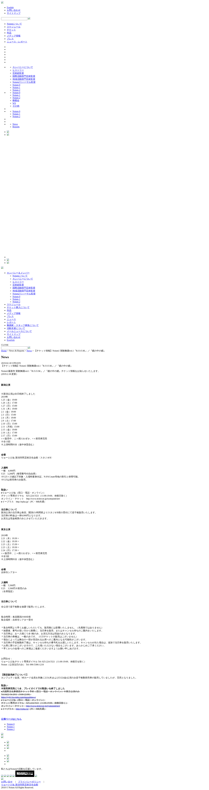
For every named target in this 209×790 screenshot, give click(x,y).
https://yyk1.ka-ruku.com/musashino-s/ (18, 697)
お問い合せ (7, 781)
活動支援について (16, 328)
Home (4, 351)
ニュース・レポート (17, 42)
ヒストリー (18, 70)
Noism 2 (16, 90)
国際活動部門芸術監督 (24, 76)
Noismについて (14, 24)
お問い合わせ (13, 10)
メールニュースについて (19, 331)
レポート (11, 322)
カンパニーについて (23, 67)
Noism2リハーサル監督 (24, 82)
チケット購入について (18, 307)
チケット (11, 30)
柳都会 (16, 100)
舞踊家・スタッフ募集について (23, 325)
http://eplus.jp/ (22, 709)
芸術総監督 (18, 73)
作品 (9, 33)
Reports (16, 127)
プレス (10, 39)
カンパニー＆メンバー (18, 273)
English (10, 7)
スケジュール (13, 27)
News (15, 124)
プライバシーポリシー (29, 781)
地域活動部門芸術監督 (24, 79)
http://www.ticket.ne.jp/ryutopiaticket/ (43, 706)
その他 (16, 106)
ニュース (11, 319)
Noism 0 (16, 85)
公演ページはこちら (11, 719)
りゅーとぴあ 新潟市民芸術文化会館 (19, 784)
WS (14, 103)
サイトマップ (13, 13)
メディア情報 (13, 36)
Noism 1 (16, 87)
